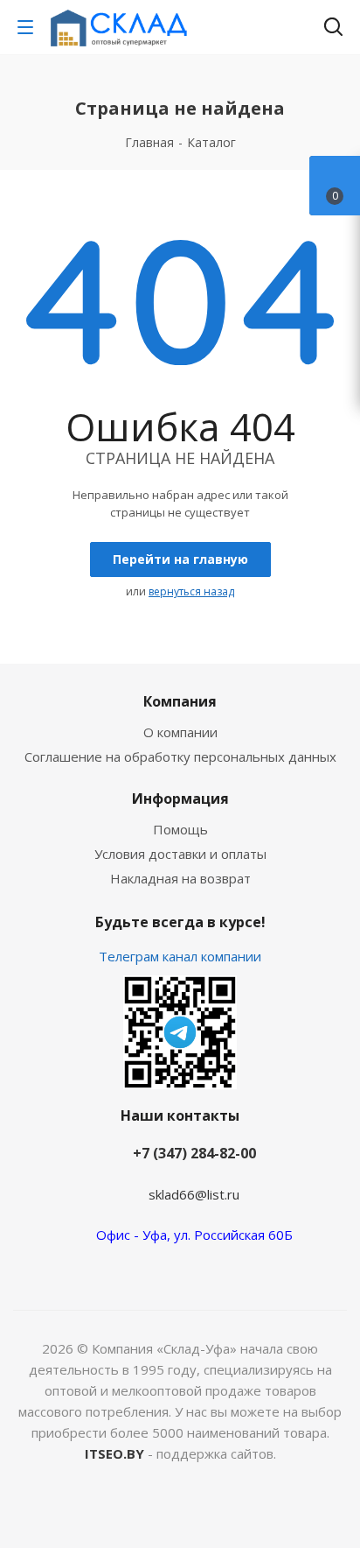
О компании (180, 732)
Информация (180, 798)
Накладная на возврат (180, 878)
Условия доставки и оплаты (180, 853)
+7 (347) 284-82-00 (194, 1153)
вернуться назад (191, 591)
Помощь (180, 829)
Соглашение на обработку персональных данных (180, 756)
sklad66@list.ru (194, 1194)
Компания (180, 701)
